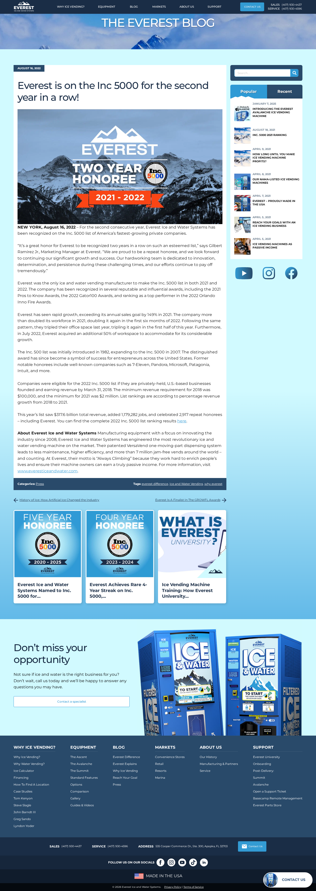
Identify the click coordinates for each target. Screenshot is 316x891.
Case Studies (23, 791)
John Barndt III (25, 812)
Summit (259, 777)
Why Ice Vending (125, 771)
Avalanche (261, 784)
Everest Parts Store (267, 805)
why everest (213, 484)
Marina (160, 777)
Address (146, 846)
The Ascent (78, 757)
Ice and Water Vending (186, 484)
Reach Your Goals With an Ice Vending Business (274, 224)
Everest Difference (126, 757)
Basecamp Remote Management (277, 798)
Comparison (79, 791)
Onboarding (262, 764)
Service (205, 771)
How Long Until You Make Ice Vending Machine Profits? (274, 157)
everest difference (155, 484)
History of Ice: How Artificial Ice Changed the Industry (59, 500)
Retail (159, 764)
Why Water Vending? (29, 764)
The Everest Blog (158, 23)
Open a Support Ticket (269, 791)
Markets (159, 6)
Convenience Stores (170, 757)
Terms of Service (193, 887)
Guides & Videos (82, 805)
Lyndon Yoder (24, 826)
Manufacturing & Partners (219, 764)
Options (76, 784)
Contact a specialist (71, 701)
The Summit (79, 771)
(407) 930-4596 (292, 8)
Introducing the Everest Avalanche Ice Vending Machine (273, 112)
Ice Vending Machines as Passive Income (272, 245)
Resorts (160, 771)
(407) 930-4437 (292, 4)
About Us (186, 6)
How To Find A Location (31, 784)
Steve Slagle (22, 805)
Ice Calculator (24, 771)
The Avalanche (81, 764)
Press (40, 484)
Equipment (106, 6)
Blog (134, 6)
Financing (21, 777)
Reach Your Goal (125, 777)
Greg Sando (22, 819)
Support (214, 6)
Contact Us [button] (252, 6)
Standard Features (84, 777)
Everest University (266, 757)
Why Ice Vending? (70, 6)
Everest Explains (125, 764)
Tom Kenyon (23, 798)
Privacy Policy (172, 887)
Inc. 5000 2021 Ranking (270, 135)
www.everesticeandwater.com (48, 471)
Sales (54, 846)
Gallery (75, 798)
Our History (208, 757)
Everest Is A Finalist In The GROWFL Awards (187, 500)
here (181, 421)
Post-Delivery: (263, 771)
